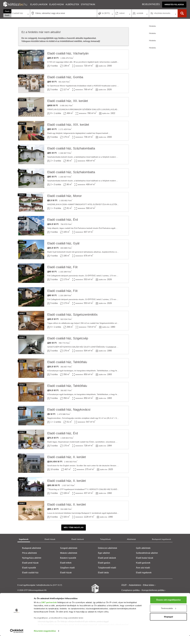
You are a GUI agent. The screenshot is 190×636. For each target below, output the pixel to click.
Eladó (7, 11)
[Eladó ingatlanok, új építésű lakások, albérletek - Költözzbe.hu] (95, 590)
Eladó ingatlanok (143, 572)
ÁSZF (124, 585)
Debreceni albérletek (107, 548)
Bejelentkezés (151, 4)
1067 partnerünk (49, 602)
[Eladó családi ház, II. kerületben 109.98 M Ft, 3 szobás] (31, 487)
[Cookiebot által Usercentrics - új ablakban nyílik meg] (16, 631)
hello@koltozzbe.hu (44, 585)
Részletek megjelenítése (45, 631)
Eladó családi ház (30, 572)
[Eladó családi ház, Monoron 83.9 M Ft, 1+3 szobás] (31, 202)
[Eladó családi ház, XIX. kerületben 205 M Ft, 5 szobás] (31, 130)
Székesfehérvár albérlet (147, 553)
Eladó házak (56, 4)
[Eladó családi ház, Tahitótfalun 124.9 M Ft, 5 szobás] (31, 368)
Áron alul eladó (143, 568)
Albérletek (72, 4)
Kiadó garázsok (143, 563)
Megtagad (168, 617)
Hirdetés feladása (174, 4)
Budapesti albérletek (31, 548)
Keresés (182, 13)
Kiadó (7, 15)
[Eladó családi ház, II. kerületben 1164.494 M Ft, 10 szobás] (31, 463)
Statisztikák (88, 4)
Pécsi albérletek (29, 553)
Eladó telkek (65, 563)
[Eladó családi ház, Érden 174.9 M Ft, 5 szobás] (31, 439)
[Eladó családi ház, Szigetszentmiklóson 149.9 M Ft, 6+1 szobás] (31, 320)
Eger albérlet (104, 553)
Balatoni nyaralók (68, 558)
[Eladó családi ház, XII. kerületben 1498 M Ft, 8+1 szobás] (31, 107)
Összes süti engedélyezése (168, 600)
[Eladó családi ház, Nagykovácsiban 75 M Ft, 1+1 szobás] (31, 415)
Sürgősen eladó (67, 568)
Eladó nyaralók (29, 568)
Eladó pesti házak (30, 563)
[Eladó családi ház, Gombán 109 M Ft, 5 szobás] (31, 83)
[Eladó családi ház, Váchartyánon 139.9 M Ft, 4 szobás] (31, 59)
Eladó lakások (39, 4)
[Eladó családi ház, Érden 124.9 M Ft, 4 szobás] (31, 225)
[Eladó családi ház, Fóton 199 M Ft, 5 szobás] (31, 273)
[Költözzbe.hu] (15, 4)
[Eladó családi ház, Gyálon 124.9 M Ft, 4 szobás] (31, 249)
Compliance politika (130, 590)
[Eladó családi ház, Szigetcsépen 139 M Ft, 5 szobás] (31, 344)
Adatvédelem (135, 585)
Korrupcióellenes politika (153, 590)
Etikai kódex (148, 585)
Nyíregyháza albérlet (31, 558)
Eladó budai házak (144, 558)
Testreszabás (167, 608)
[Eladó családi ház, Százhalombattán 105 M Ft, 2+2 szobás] (31, 154)
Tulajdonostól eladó (107, 568)
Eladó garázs (104, 563)
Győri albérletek (143, 548)
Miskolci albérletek (68, 553)
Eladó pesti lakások (107, 558)
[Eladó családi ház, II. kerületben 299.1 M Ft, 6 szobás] (31, 510)
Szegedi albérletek (68, 548)
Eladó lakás (103, 572)
